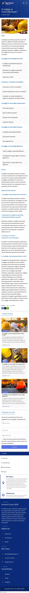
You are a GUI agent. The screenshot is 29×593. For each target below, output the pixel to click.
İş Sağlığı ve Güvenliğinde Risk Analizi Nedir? (13, 334)
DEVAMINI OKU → (6, 345)
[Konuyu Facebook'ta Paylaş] (2, 308)
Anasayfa (3, 14)
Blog (8, 14)
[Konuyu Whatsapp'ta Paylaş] (8, 308)
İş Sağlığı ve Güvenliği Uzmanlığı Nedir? (13, 364)
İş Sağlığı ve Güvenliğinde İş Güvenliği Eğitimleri (13, 395)
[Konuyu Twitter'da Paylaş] (5, 308)
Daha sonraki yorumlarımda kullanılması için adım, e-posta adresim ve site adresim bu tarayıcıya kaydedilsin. (14, 441)
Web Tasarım (3, 592)
